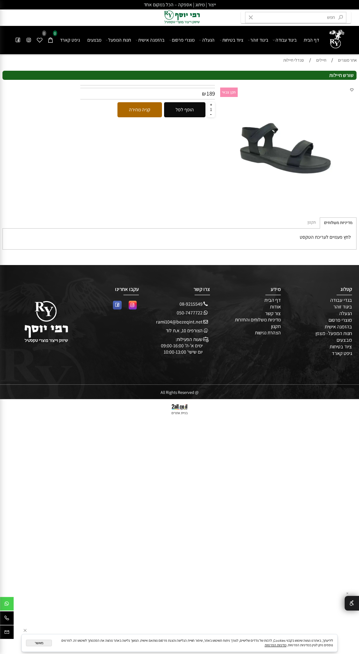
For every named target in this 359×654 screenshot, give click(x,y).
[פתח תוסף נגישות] (352, 603)
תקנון (276, 326)
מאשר (39, 643)
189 (210, 93)
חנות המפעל (119, 40)
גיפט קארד (70, 40)
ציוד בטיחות (232, 40)
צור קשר (273, 313)
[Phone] (6, 619)
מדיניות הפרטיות (275, 645)
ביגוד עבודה (286, 40)
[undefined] (334, 37)
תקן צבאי (229, 92)
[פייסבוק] (18, 40)
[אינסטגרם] (29, 40)
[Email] (6, 633)
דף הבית (311, 40)
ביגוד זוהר (259, 40)
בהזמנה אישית (151, 40)
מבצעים (94, 40)
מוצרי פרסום (183, 40)
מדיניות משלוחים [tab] (338, 223)
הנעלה (208, 40)
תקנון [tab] (311, 222)
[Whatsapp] (6, 605)
